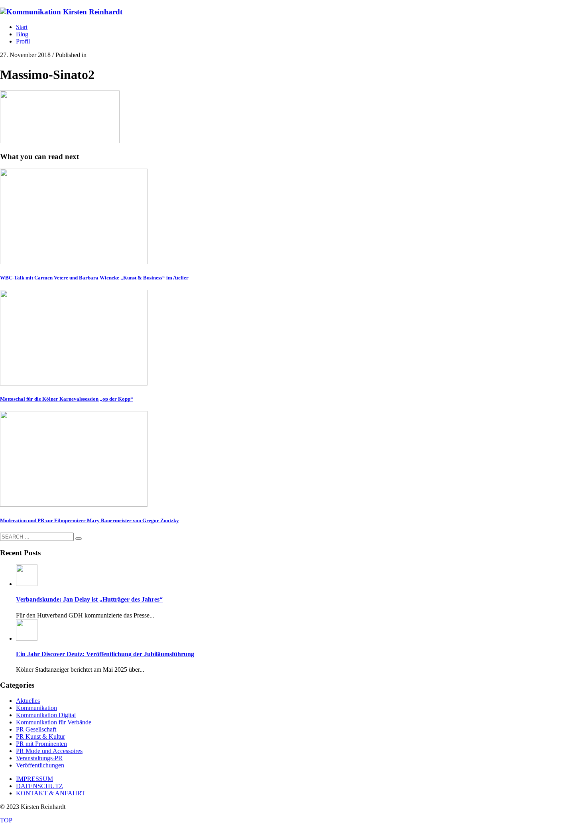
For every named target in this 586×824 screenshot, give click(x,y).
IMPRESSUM (34, 778)
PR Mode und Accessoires (49, 750)
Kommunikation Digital (46, 715)
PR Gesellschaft (36, 729)
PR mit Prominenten (41, 743)
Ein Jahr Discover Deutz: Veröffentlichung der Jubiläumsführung (105, 654)
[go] (78, 538)
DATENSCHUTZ (39, 786)
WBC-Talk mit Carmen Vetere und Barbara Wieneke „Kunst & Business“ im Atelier (94, 278)
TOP (6, 820)
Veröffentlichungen (40, 765)
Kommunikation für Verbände (53, 722)
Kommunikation (36, 707)
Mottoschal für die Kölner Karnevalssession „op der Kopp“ (66, 399)
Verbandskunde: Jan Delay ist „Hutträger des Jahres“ (89, 599)
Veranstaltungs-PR (39, 758)
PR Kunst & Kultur (40, 736)
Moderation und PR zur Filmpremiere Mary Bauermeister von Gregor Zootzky (89, 520)
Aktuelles (28, 700)
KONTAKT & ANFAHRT (50, 793)
